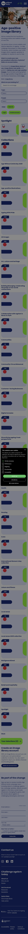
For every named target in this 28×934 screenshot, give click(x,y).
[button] (14, 483)
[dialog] (14, 467)
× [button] (24, 449)
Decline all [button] (14, 480)
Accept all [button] (14, 476)
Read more (4, 457)
